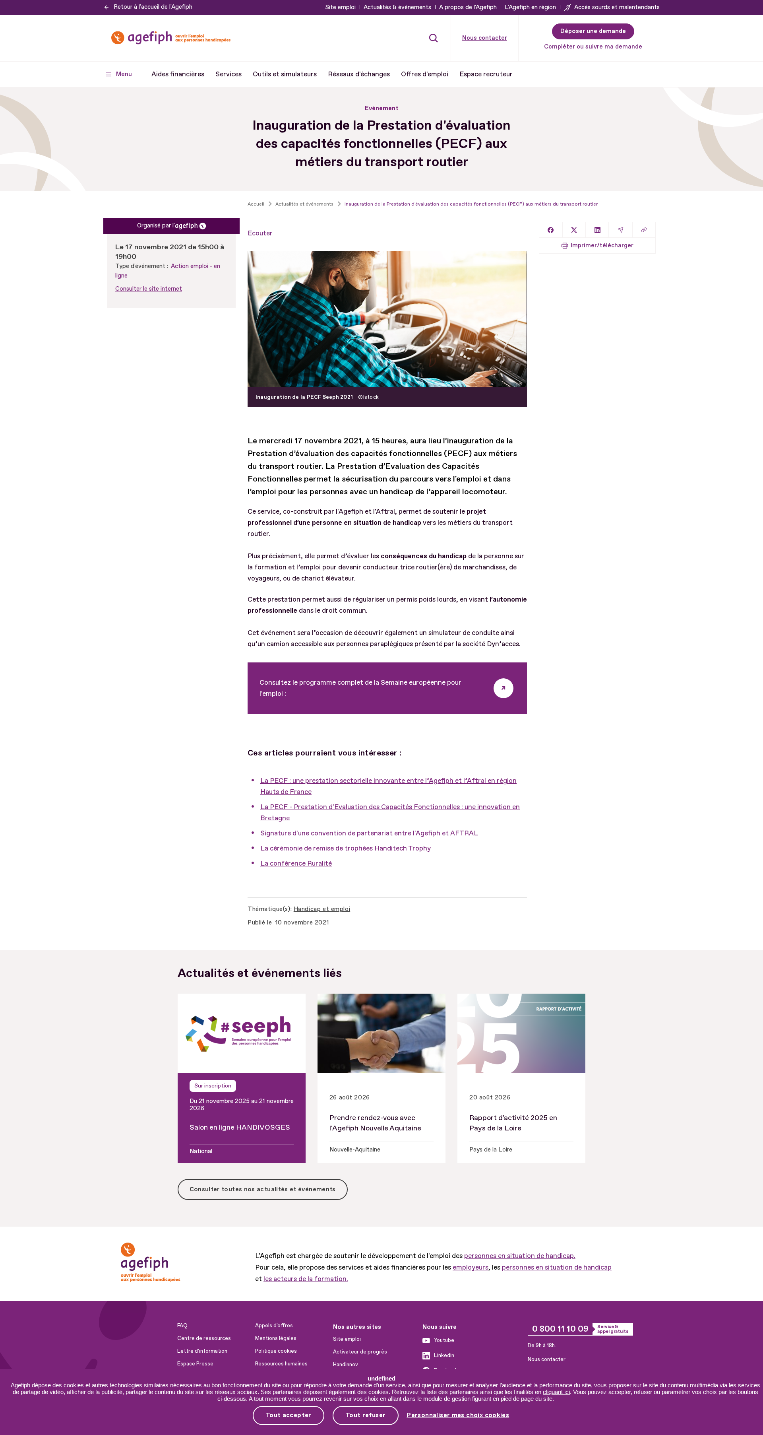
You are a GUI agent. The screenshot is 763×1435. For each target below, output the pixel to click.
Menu (124, 74)
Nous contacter (484, 38)
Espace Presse (195, 1364)
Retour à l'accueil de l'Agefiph (153, 7)
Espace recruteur (486, 74)
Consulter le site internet (148, 289)
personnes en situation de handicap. (519, 1256)
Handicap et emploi (322, 909)
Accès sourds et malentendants (617, 7)
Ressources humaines (281, 1364)
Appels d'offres (274, 1325)
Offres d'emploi (424, 74)
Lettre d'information (202, 1351)
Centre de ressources (204, 1338)
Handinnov (345, 1364)
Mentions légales (275, 1338)
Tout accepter (288, 1415)
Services (228, 74)
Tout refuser (365, 1415)
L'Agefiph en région (530, 7)
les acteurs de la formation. (305, 1279)
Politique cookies (276, 1351)
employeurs (470, 1267)
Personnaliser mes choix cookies (458, 1415)
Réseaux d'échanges (359, 74)
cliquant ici (556, 1391)
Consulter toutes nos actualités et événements (263, 1189)
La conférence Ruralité (296, 863)
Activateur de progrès (360, 1352)
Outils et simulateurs (285, 74)
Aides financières (177, 74)
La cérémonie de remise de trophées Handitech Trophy (345, 848)
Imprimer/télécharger (602, 245)
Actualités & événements (397, 7)
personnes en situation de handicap (557, 1267)
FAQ (182, 1325)
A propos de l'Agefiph (468, 7)
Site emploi (340, 7)
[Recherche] (434, 38)
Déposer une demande (593, 31)
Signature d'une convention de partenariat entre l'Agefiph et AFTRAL (369, 833)
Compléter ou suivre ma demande (593, 46)
